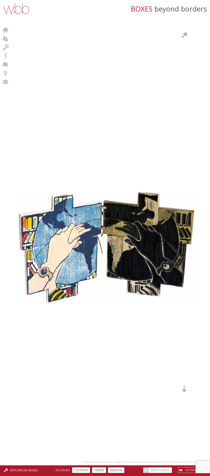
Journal (5, 64)
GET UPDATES (192, 470)
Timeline (5, 56)
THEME (99, 470)
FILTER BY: (63, 470)
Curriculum (5, 73)
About (5, 38)
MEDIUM (116, 470)
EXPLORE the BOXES (24, 470)
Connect (5, 81)
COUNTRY (81, 470)
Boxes (5, 47)
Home (5, 30)
